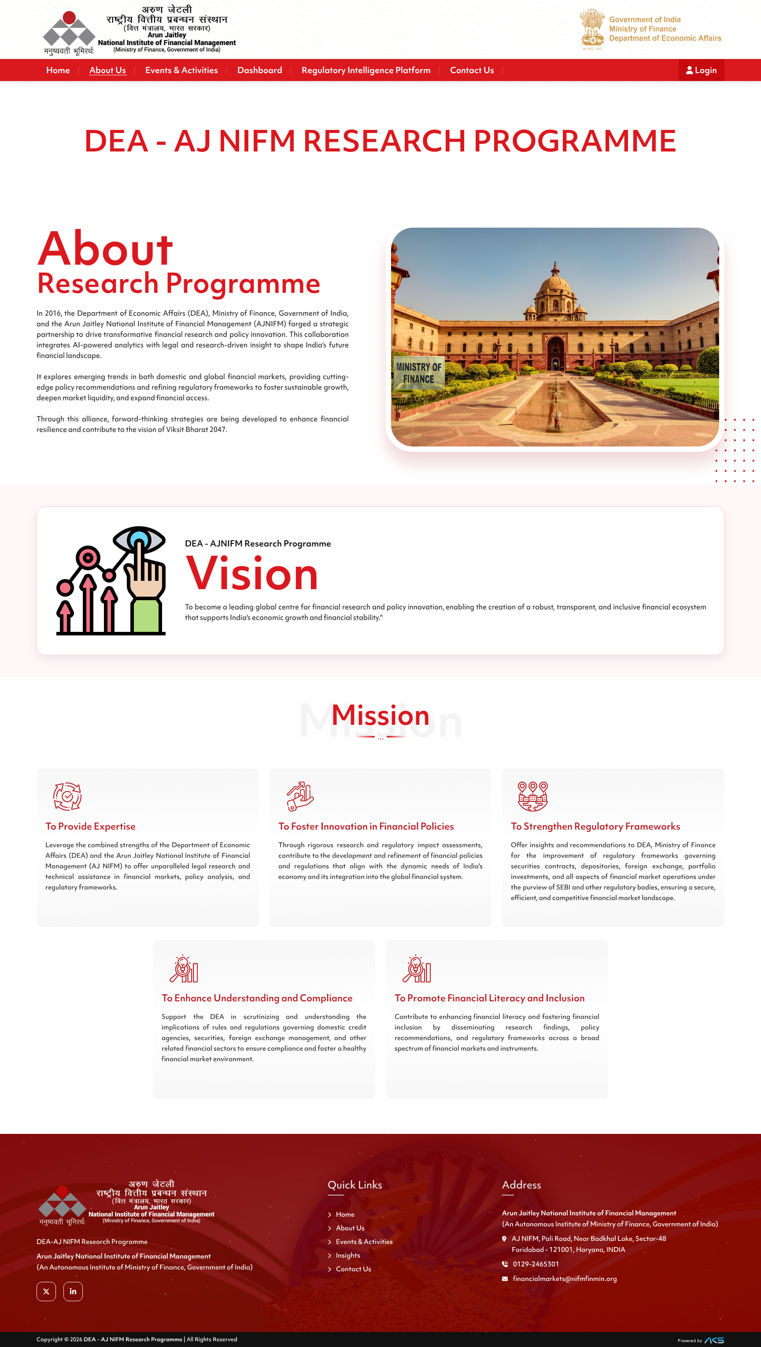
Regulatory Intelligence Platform (366, 70)
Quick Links (355, 1185)
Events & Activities (181, 70)
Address (521, 1185)
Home (58, 70)
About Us (107, 70)
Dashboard (259, 70)
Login (705, 70)
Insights (348, 1255)
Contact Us (472, 70)
